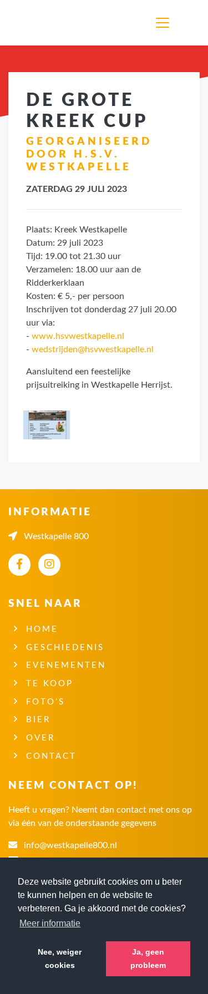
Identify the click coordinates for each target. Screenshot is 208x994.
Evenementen (66, 665)
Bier (38, 720)
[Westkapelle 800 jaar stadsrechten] (45, 22)
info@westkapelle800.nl (70, 845)
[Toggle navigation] (165, 22)
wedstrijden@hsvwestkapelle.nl (93, 349)
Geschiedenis (65, 647)
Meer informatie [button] (49, 923)
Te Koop (49, 683)
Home (42, 629)
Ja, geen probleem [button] (148, 958)
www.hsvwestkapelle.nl (78, 336)
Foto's (45, 702)
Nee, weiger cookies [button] (60, 958)
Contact (51, 756)
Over (40, 738)
